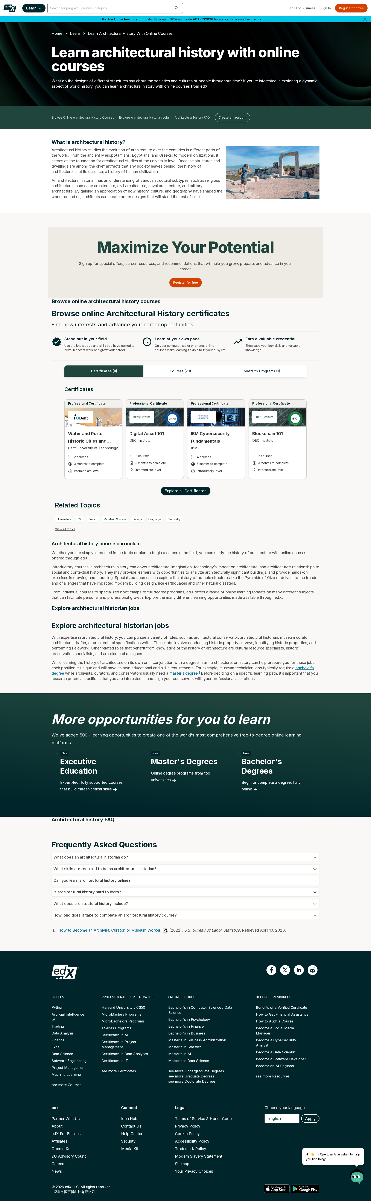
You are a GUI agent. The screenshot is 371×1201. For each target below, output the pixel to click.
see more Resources (273, 1076)
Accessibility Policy (192, 1141)
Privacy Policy (187, 1126)
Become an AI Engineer (275, 1066)
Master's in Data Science (188, 1061)
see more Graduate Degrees (191, 1076)
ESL (80, 519)
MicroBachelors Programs (123, 1021)
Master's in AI (179, 1054)
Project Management (68, 1067)
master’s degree (183, 673)
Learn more (253, 19)
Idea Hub (129, 1118)
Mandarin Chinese (115, 519)
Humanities (64, 519)
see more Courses (66, 1085)
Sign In (326, 8)
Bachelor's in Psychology (189, 1019)
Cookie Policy (187, 1133)
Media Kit (129, 1148)
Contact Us (131, 1126)
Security (128, 1141)
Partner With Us (66, 1118)
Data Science (62, 1054)
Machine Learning (66, 1074)
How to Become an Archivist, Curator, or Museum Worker (109, 930)
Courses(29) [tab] (180, 371)
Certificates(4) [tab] (104, 371)
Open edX (61, 1148)
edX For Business (302, 8)
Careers (58, 1163)
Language (154, 519)
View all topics (65, 529)
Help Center (131, 1133)
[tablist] (185, 371)
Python (57, 1007)
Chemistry (173, 519)
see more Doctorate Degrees (192, 1081)
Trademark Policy (190, 1148)
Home (57, 33)
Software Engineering (69, 1061)
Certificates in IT (115, 1061)
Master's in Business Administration (197, 1040)
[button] (176, 8)
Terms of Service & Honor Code (203, 1118)
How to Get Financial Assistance (282, 1014)
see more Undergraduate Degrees (196, 1071)
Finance (58, 1040)
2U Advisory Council (70, 1156)
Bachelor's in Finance (186, 1026)
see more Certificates (119, 1071)
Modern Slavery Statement (198, 1156)
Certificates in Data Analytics (125, 1054)
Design (137, 519)
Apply (310, 1118)
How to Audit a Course (274, 1021)
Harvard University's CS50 (123, 1007)
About (57, 1126)
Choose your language (285, 1107)
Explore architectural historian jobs (144, 117)
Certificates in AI (115, 1035)
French (93, 519)
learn (75, 33)
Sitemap (182, 1163)
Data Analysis (63, 1033)
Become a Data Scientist (275, 1052)
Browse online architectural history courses (83, 117)
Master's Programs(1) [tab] (262, 371)
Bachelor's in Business (186, 1033)
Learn (31, 8)
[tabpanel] (185, 436)
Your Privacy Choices (194, 1171)
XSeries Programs (116, 1028)
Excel (56, 1047)
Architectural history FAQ (192, 117)
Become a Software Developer (281, 1059)
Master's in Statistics (185, 1047)
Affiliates (59, 1141)
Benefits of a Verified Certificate (281, 1007)
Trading (58, 1026)
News (57, 1171)
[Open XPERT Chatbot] (357, 1175)
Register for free (351, 8)
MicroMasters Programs (121, 1014)
